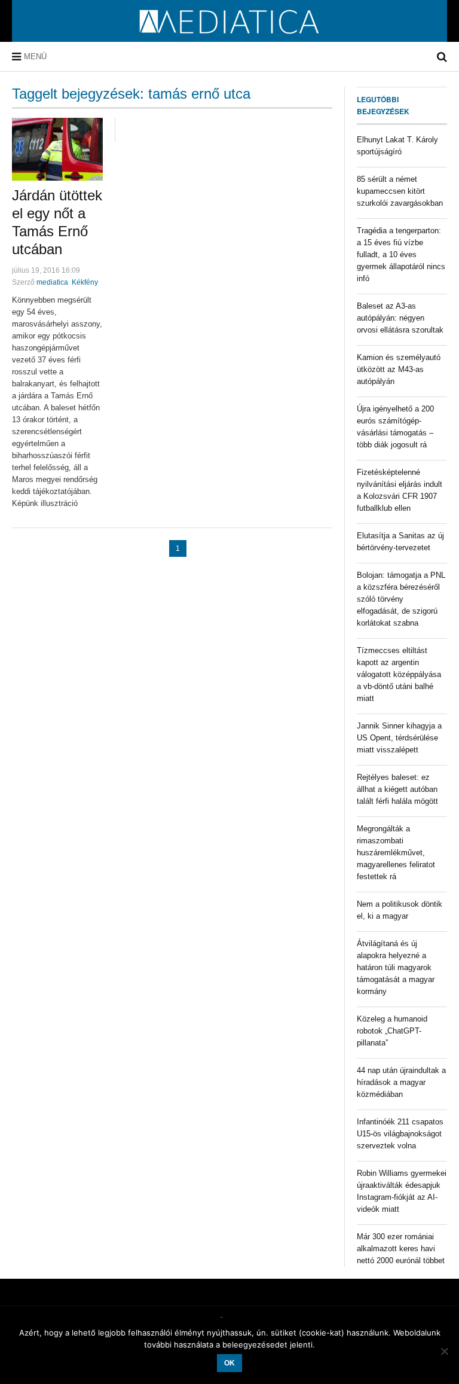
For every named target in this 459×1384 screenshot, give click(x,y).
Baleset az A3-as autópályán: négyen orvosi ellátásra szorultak (400, 317)
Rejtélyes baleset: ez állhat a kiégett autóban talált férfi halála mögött (397, 789)
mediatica (52, 282)
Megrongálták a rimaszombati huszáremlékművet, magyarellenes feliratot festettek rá (396, 852)
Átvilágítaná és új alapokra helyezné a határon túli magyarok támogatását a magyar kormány (395, 967)
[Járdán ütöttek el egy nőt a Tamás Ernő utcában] (57, 149)
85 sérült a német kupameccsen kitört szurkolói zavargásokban (400, 191)
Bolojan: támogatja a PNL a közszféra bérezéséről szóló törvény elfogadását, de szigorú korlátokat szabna (401, 599)
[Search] (442, 57)
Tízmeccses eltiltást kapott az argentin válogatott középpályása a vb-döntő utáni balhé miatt (399, 674)
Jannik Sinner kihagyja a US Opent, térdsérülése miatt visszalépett (399, 737)
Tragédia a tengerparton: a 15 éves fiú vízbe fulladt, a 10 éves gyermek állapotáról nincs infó (401, 254)
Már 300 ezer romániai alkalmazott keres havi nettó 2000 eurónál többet (401, 1248)
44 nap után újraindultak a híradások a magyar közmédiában (401, 1082)
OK (229, 1363)
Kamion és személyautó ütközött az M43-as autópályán (398, 369)
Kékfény (85, 282)
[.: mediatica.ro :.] (230, 37)
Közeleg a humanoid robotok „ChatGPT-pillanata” (392, 1030)
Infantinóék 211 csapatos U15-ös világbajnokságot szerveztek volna (400, 1133)
